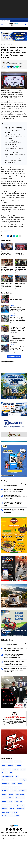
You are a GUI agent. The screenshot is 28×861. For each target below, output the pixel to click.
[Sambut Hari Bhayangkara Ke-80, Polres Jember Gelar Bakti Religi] (7, 262)
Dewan (17, 28)
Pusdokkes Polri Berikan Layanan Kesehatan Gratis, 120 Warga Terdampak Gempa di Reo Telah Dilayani (18, 338)
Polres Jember (8, 231)
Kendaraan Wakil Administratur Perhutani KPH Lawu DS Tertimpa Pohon (14, 504)
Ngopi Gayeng (12, 838)
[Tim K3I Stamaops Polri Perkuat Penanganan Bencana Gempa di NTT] (5, 299)
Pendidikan (23, 28)
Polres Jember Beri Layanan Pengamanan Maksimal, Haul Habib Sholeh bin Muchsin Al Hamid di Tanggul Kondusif (21, 285)
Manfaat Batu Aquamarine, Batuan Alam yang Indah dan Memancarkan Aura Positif (14, 511)
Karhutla (12, 305)
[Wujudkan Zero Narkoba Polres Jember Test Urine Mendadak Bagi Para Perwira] (7, 246)
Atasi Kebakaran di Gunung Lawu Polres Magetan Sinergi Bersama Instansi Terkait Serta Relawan (14, 663)
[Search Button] (25, 24)
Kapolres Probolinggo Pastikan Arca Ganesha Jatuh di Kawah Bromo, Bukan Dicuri (15, 670)
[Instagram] (7, 829)
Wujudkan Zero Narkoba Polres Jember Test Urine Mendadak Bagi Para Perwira (15, 136)
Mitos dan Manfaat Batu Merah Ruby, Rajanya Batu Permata (15, 484)
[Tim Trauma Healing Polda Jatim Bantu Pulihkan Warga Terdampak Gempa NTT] (5, 328)
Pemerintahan (10, 28)
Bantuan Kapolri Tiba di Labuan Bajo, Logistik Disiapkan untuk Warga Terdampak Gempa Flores (17, 348)
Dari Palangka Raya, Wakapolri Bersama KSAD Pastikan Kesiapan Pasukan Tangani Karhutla (18, 309)
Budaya (3, 28)
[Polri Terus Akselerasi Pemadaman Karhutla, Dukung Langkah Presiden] (5, 318)
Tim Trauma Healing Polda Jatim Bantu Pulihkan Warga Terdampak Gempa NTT (18, 329)
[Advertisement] (14, 9)
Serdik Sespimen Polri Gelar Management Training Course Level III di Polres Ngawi (15, 496)
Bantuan (12, 344)
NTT (10, 296)
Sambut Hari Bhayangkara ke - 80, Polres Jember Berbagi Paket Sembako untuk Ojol (14, 142)
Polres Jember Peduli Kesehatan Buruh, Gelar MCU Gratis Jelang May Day (15, 154)
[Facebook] (8, 67)
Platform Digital (12, 835)
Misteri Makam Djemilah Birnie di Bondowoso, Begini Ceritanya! (13, 490)
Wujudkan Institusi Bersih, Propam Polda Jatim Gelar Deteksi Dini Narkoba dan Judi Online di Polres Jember (6, 285)
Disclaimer (24, 832)
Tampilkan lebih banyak (14, 356)
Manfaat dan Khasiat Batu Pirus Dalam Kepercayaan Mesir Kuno (15, 649)
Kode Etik (4, 835)
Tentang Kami (4, 832)
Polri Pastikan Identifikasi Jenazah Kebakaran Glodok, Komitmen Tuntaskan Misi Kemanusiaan (14, 655)
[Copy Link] (20, 67)
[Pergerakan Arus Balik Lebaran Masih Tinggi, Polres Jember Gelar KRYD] (21, 262)
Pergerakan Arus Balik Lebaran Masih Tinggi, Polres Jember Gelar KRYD (20, 269)
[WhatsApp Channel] (21, 829)
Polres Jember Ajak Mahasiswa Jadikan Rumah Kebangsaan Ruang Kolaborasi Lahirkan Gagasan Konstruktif (15, 129)
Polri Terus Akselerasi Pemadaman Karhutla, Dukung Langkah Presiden (18, 319)
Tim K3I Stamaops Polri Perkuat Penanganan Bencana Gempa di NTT (17, 299)
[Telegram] (14, 67)
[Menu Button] (2, 24)
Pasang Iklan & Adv (21, 835)
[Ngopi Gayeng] (14, 24)
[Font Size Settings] (3, 67)
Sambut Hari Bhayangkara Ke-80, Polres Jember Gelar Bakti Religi (7, 269)
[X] (11, 67)
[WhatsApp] (17, 67)
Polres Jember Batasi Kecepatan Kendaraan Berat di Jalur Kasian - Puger (14, 148)
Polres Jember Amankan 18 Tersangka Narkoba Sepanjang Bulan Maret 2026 (13, 160)
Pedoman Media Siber (14, 832)
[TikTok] (14, 829)
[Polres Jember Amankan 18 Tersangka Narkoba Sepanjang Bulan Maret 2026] (21, 246)
